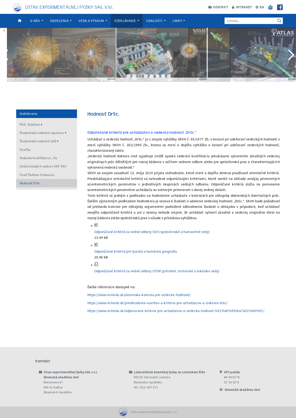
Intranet (243, 7)
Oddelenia (60, 20)
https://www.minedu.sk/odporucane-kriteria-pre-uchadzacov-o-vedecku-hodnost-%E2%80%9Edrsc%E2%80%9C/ (176, 311)
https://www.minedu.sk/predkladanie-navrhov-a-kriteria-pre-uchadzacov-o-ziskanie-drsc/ (157, 303)
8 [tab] (169, 76)
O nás (35, 20)
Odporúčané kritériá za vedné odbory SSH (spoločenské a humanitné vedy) (152, 232)
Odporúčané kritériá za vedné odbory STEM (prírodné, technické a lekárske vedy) (157, 271)
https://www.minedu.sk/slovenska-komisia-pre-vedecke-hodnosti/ (139, 295)
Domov (20, 21)
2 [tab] (134, 76)
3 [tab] (140, 76)
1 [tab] (128, 76)
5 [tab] (151, 76)
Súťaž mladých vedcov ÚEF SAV (43, 166)
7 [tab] (163, 76)
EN (261, 7)
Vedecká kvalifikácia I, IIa (38, 158)
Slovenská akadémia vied (242, 390)
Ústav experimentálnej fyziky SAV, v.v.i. (69, 7)
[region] (148, 59)
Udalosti (154, 20)
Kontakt (220, 7)
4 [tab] (146, 76)
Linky (178, 20)
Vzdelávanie (125, 20)
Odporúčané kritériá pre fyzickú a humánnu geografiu (135, 251)
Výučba (25, 150)
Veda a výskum (92, 20)
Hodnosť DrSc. (30, 183)
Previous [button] (6, 54)
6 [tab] (157, 76)
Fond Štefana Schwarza (37, 175)
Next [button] (290, 54)
